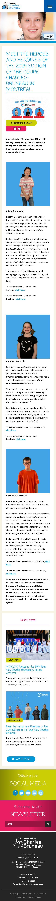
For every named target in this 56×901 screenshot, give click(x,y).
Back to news (22, 759)
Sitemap (38, 898)
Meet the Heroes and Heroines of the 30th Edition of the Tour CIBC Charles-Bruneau (27, 730)
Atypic (43, 894)
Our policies (20, 898)
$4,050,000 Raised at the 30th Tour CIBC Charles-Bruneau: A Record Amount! (26, 670)
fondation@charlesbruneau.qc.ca (28, 884)
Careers (30, 898)
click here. (20, 290)
